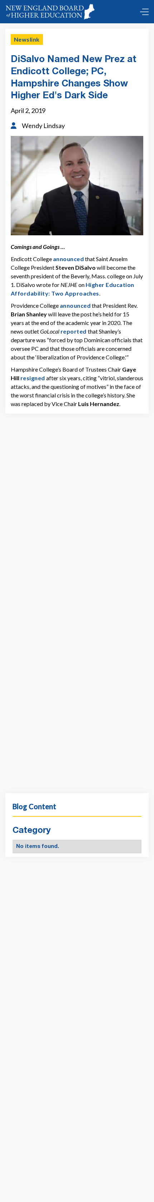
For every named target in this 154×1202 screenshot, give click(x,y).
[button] (142, 11)
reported (74, 331)
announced (68, 258)
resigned (32, 377)
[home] (51, 12)
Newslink (27, 39)
